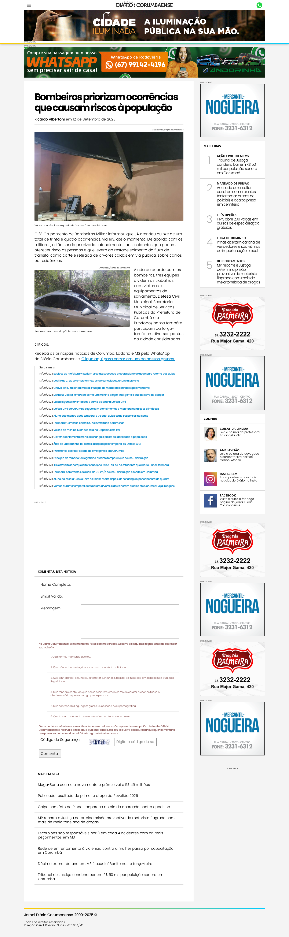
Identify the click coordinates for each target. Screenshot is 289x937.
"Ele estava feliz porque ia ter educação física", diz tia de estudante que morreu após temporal (111, 465)
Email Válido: (51, 596)
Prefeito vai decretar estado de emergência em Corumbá (89, 451)
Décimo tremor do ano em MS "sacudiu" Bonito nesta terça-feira (95, 863)
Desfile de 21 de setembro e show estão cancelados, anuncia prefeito (96, 380)
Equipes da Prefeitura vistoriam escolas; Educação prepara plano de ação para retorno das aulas (114, 373)
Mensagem (50, 608)
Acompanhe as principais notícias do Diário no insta (238, 479)
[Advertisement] (108, 533)
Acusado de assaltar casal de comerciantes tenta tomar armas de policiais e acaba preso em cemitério (236, 196)
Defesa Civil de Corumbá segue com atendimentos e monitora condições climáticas (106, 408)
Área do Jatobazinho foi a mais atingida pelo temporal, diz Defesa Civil (97, 444)
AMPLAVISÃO (229, 450)
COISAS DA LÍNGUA (234, 429)
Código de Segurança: (60, 739)
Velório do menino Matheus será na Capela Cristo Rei (87, 430)
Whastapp (259, 5)
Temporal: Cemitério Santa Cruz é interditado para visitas (89, 423)
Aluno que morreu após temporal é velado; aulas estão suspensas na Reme (101, 415)
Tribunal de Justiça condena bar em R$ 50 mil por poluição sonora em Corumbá (100, 876)
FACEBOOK (228, 495)
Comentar (50, 753)
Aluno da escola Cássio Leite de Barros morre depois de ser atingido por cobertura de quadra (111, 479)
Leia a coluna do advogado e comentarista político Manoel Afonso (239, 457)
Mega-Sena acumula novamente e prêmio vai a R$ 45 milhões (94, 784)
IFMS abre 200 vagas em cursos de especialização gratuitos (238, 223)
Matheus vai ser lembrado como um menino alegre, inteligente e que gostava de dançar (109, 395)
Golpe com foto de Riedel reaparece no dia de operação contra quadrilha (104, 806)
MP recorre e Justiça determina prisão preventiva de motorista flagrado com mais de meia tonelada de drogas (106, 820)
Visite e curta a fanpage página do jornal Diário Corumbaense (237, 502)
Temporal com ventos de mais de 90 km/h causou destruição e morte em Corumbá (106, 472)
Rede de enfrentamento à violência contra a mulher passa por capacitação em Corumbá (105, 850)
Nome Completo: (55, 584)
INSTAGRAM (228, 474)
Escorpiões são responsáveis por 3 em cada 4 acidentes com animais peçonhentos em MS (100, 835)
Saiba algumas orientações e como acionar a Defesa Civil (90, 402)
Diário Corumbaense (145, 5)
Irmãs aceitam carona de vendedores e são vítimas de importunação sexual (238, 246)
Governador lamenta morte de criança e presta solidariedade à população (100, 437)
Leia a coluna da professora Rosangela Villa (240, 433)
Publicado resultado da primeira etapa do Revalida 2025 (88, 795)
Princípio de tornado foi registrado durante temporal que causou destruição (101, 458)
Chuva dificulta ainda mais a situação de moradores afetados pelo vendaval (102, 388)
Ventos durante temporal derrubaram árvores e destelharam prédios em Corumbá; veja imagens (114, 486)
